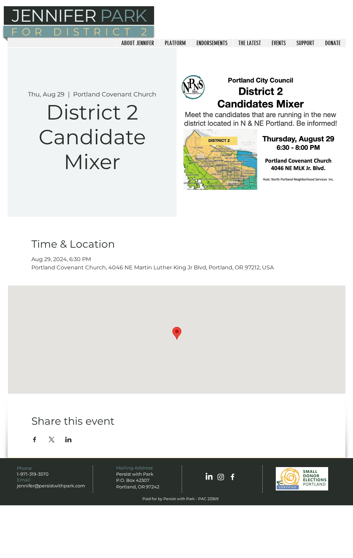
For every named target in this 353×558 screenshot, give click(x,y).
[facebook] (232, 477)
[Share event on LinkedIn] (68, 439)
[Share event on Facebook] (34, 439)
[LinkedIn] (209, 477)
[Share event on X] (51, 439)
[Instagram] (220, 477)
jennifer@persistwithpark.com (51, 485)
